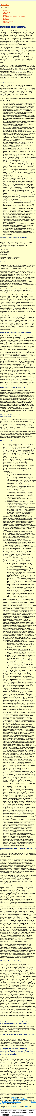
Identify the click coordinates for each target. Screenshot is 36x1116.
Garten (5, 13)
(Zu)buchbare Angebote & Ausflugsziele (14, 16)
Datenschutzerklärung (18, 1115)
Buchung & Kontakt (8, 21)
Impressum (6, 22)
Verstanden (6, 1115)
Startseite (5, 10)
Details (5, 15)
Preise (5, 18)
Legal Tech (14, 1097)
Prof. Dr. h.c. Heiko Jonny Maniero (11, 1102)
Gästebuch (6, 19)
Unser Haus (6, 12)
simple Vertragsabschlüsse (20, 1099)
